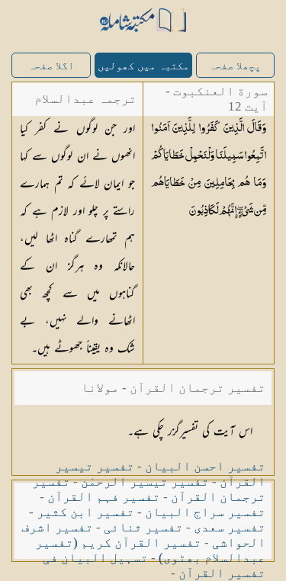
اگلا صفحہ (51, 66)
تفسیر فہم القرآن (103, 497)
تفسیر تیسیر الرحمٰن (145, 481)
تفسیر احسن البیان (205, 466)
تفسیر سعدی (229, 527)
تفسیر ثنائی (143, 527)
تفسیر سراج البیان (205, 512)
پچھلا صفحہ (235, 66)
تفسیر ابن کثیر (85, 512)
